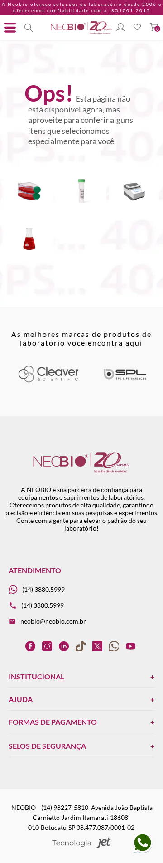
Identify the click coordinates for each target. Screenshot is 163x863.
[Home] (81, 33)
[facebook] (30, 646)
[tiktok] (81, 646)
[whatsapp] (114, 646)
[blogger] (14, 646)
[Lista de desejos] (137, 28)
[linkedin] (64, 646)
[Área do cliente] (120, 28)
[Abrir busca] (28, 28)
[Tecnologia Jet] (82, 843)
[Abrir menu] (10, 28)
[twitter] (97, 646)
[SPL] (125, 381)
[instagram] (47, 646)
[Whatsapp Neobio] (142, 851)
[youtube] (131, 646)
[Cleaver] (48, 381)
